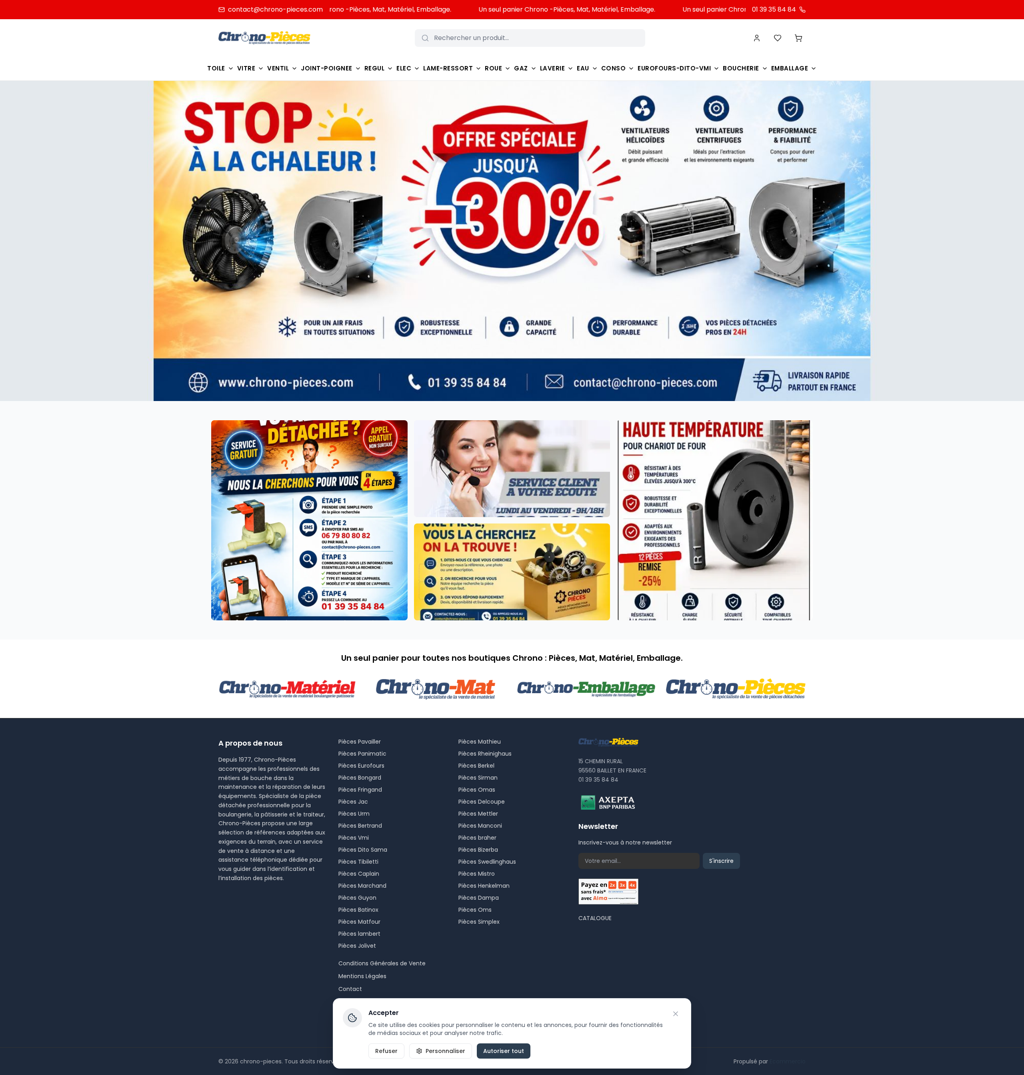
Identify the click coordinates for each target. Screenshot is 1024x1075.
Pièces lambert (359, 934)
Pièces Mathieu (479, 742)
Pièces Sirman (478, 778)
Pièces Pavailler (359, 742)
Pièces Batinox (358, 910)
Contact (350, 989)
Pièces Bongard (359, 778)
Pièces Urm (354, 814)
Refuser (386, 1051)
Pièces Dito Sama (362, 850)
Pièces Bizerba (478, 850)
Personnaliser (445, 1051)
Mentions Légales (362, 976)
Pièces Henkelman (484, 886)
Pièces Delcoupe (481, 802)
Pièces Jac (353, 802)
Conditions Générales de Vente (382, 963)
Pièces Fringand (360, 790)
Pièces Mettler (478, 814)
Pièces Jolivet (357, 946)
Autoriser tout (503, 1051)
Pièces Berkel (476, 766)
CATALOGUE (595, 918)
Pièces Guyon (357, 898)
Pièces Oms (475, 910)
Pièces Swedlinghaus (487, 862)
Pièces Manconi (480, 826)
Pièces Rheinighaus (485, 754)
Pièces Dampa (478, 898)
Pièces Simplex (479, 922)
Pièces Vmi (353, 838)
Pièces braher (477, 838)
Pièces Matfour (359, 922)
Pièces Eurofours (361, 766)
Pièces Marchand (362, 886)
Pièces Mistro (476, 874)
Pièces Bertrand (360, 826)
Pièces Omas (476, 790)
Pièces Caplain (358, 874)
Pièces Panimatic (362, 754)
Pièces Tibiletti (358, 862)
